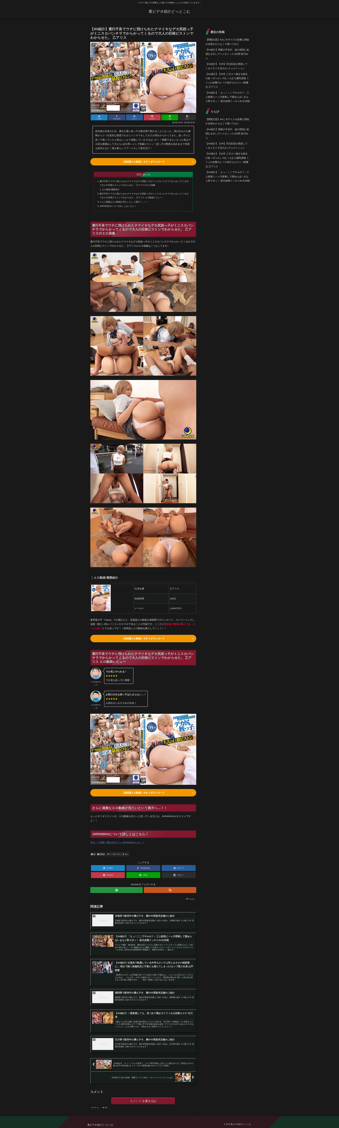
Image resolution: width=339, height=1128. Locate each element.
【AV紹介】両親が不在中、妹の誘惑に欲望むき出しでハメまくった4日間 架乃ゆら (227, 54)
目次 (139, 174)
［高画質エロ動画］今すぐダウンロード (143, 161)
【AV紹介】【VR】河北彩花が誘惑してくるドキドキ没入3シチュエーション (227, 66)
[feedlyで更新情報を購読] (116, 890)
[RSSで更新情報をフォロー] (170, 890)
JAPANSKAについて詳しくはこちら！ (118, 206)
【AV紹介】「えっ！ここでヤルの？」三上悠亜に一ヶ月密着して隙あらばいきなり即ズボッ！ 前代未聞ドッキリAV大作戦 (228, 97)
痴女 (126, 854)
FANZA (102, 854)
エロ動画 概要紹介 (111, 189)
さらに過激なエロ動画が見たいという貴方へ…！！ (124, 202)
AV (94, 854)
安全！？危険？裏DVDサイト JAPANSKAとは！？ (117, 842)
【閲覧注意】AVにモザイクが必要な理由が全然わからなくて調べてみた (227, 41)
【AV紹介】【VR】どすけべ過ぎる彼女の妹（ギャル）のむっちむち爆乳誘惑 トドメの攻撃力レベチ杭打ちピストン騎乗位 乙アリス (227, 80)
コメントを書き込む (143, 1101)
